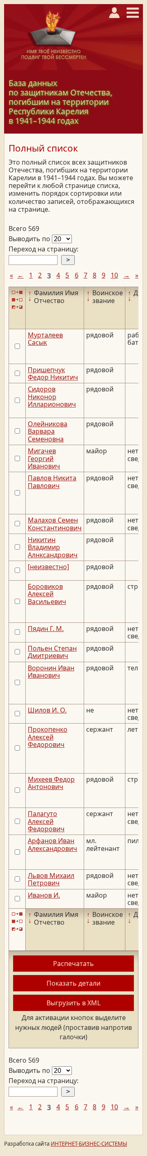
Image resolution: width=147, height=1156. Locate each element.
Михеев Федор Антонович (51, 783)
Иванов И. (44, 895)
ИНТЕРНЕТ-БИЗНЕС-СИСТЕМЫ (89, 1143)
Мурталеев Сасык (45, 338)
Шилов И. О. (47, 710)
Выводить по (30, 238)
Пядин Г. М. (46, 628)
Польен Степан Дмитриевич (52, 652)
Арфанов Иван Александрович (52, 844)
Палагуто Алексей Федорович (46, 821)
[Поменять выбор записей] (17, 307)
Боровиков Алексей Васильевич (47, 594)
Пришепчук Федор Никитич (53, 373)
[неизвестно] (48, 566)
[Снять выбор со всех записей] (17, 300)
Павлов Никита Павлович (52, 481)
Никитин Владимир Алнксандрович (53, 547)
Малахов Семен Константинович (55, 524)
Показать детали (73, 983)
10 (114, 275)
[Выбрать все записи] (17, 292)
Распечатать (73, 963)
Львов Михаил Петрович (51, 879)
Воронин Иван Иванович (51, 671)
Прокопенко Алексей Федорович (47, 737)
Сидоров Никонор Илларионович (52, 397)
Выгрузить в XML (73, 1002)
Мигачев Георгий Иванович (44, 458)
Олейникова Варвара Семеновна (47, 431)
